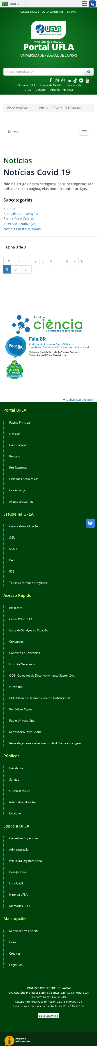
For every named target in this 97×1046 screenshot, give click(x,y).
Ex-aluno (15, 813)
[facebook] (51, 80)
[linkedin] (70, 80)
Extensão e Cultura (19, 218)
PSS (11, 571)
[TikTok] (76, 80)
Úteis (12, 942)
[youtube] (87, 80)
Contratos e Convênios (24, 653)
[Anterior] (19, 261)
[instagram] (57, 80)
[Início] (8, 261)
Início (43, 107)
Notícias (14, 434)
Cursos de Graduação (23, 526)
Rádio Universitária (22, 721)
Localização (17, 883)
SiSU (12, 538)
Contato (41, 90)
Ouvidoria (16, 687)
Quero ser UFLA (19, 791)
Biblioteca (15, 608)
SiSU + (13, 549)
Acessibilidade (29, 11)
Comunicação (18, 445)
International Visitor (22, 802)
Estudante (16, 768)
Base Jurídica (17, 872)
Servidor (15, 780)
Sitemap (72, 11)
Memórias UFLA (19, 906)
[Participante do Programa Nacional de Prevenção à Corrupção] (14, 369)
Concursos (16, 642)
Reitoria (14, 456)
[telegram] (82, 80)
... (59, 261)
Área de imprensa (61, 90)
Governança (17, 490)
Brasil (9, 4)
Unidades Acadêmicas (23, 479)
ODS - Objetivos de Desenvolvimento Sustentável (42, 675)
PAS (11, 560)
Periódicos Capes (20, 709)
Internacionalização (20, 223)
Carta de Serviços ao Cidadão (28, 630)
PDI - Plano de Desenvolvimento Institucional (39, 698)
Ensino (9, 208)
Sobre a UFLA (26, 85)
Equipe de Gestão (51, 85)
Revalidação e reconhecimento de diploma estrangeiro (45, 743)
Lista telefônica (48, 1015)
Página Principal (19, 422)
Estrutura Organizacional (25, 861)
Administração (19, 849)
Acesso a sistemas (21, 501)
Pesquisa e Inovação (20, 213)
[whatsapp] (63, 80)
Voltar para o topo (80, 399)
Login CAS (16, 965)
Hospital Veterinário (22, 664)
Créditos (15, 954)
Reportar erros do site (24, 931)
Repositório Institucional (25, 732)
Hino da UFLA (18, 895)
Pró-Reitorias (18, 468)
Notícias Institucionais (22, 229)
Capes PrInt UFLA (20, 619)
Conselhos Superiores (23, 838)
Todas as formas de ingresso (28, 583)
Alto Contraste (52, 11)
